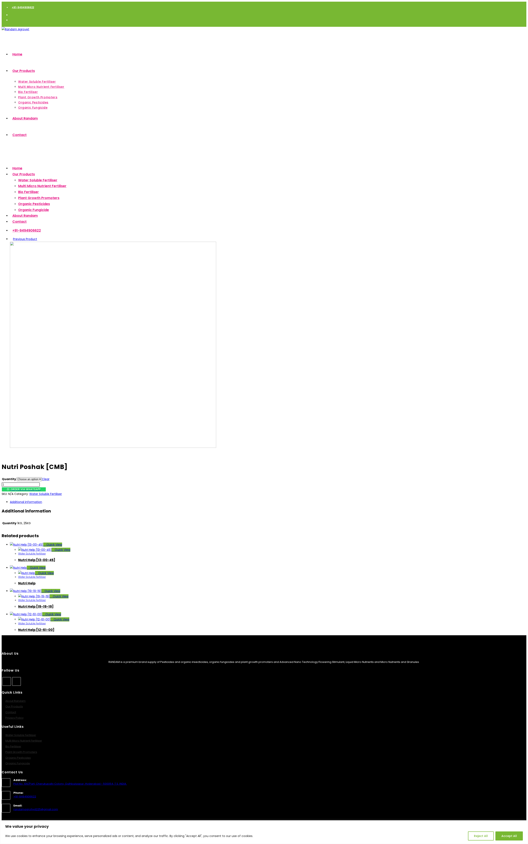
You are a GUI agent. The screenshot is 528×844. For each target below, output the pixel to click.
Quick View (54, 545)
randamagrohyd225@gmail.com (35, 809)
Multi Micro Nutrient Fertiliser (42, 186)
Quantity (9, 479)
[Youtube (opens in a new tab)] (11, 20)
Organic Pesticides (34, 204)
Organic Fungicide (33, 209)
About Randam (15, 701)
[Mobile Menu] (3, 154)
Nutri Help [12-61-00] (36, 629)
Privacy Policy (14, 718)
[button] (133, 489)
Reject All (481, 836)
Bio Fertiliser (28, 192)
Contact (10, 712)
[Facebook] (6, 681)
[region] (264, 832)
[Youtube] (16, 681)
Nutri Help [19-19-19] (36, 606)
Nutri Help (26, 583)
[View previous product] (11, 239)
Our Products (14, 706)
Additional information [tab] (26, 502)
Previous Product (25, 239)
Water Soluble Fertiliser (37, 180)
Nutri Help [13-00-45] (36, 560)
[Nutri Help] (113, 447)
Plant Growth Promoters (38, 198)
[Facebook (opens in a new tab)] (11, 15)
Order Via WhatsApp (26, 489)
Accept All (509, 836)
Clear (46, 479)
